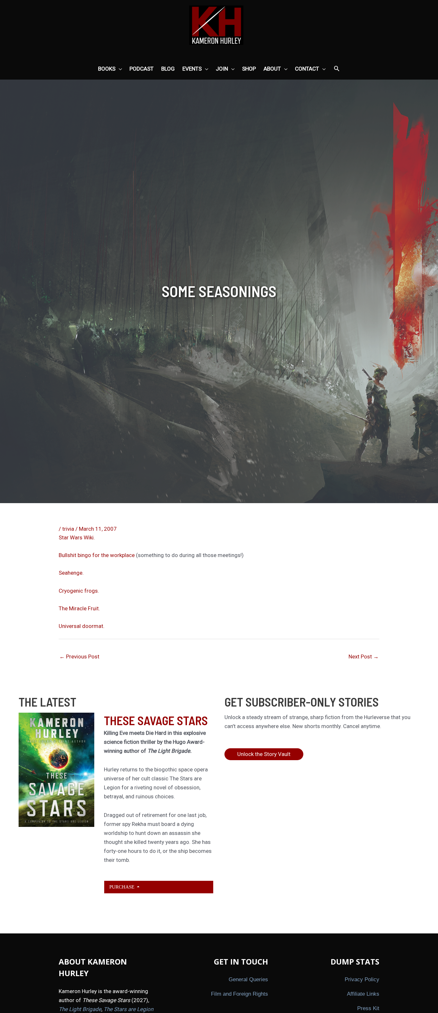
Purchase (122, 886)
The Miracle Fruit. (79, 608)
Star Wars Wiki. (77, 537)
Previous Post (79, 656)
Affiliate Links (363, 994)
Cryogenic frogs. (79, 591)
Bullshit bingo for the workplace (97, 555)
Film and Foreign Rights (239, 994)
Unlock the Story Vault (264, 754)
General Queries (248, 979)
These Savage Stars (156, 720)
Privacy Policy (362, 979)
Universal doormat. (82, 626)
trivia (68, 529)
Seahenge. (71, 573)
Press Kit (368, 1008)
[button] (336, 69)
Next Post (364, 656)
